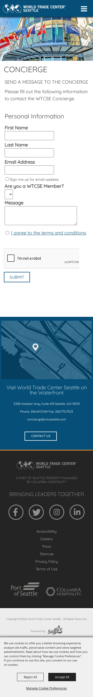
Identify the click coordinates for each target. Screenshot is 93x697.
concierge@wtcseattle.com (46, 419)
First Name (16, 128)
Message (14, 203)
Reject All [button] (30, 677)
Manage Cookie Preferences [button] (46, 688)
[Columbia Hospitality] (64, 591)
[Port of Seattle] (25, 589)
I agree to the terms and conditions (48, 233)
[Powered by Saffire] (55, 631)
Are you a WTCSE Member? (34, 186)
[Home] (34, 8)
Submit (17, 277)
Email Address (20, 162)
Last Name (16, 145)
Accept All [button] (62, 677)
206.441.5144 (39, 411)
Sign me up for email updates (34, 179)
